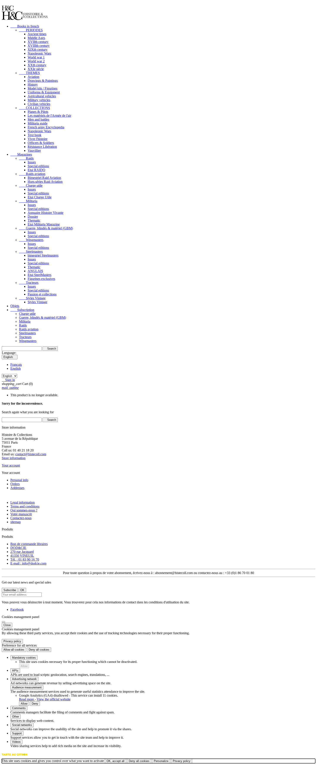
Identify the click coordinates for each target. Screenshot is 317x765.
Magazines (21, 154)
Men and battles (38, 119)
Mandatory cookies (24, 657)
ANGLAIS (35, 271)
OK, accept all (115, 761)
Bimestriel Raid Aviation (44, 178)
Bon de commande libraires (29, 544)
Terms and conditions (24, 506)
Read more (27, 699)
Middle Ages (36, 38)
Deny (35, 703)
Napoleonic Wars (39, 53)
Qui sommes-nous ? (23, 510)
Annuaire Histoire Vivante (45, 213)
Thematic (34, 220)
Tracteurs (28, 282)
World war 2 (36, 61)
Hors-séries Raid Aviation (45, 181)
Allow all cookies (13, 649)
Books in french (24, 26)
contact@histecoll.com (30, 454)
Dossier (33, 216)
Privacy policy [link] (12, 641)
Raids (26, 158)
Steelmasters (31, 251)
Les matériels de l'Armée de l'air (49, 115)
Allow (24, 666)
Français (16, 364)
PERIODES (31, 30)
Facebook (17, 609)
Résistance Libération (42, 146)
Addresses (17, 488)
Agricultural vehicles (42, 96)
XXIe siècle (36, 69)
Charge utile (30, 185)
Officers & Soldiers (41, 143)
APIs (15, 670)
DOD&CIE (18, 548)
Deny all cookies (39, 649)
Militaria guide (37, 123)
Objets (14, 306)
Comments (19, 708)
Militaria (28, 201)
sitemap (15, 522)
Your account (11, 465)
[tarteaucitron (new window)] (14, 757)
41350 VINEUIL (22, 555)
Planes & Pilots (38, 112)
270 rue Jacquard (22, 552)
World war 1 (36, 57)
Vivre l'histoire (37, 139)
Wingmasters (31, 240)
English (15, 368)
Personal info (19, 480)
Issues (32, 162)
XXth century (37, 65)
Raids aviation (32, 174)
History (33, 84)
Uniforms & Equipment (44, 92)
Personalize (161, 761)
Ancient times (37, 34)
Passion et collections (42, 294)
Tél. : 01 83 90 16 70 (24, 559)
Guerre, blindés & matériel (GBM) (46, 228)
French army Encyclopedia (46, 127)
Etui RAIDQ (36, 170)
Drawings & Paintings (43, 80)
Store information (13, 458)
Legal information (22, 502)
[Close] (3, 622)
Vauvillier (34, 150)
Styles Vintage (32, 298)
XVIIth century (38, 42)
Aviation (33, 77)
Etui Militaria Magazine (44, 224)
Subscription (22, 310)
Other (15, 716)
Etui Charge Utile (40, 197)
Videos (16, 741)
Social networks (22, 725)
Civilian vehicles (39, 104)
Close (7, 625)
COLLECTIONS (34, 108)
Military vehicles (39, 100)
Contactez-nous (20, 518)
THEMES (29, 73)
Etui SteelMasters (39, 275)
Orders (15, 484)
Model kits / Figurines (42, 88)
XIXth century (37, 49)
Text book (34, 135)
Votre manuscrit (21, 514)
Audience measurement (27, 687)
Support (17, 733)
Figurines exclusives (41, 279)
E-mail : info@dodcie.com (28, 563)
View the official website (54, 699)
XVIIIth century (39, 45)
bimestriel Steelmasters (43, 255)
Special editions (38, 166)
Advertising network (24, 679)
